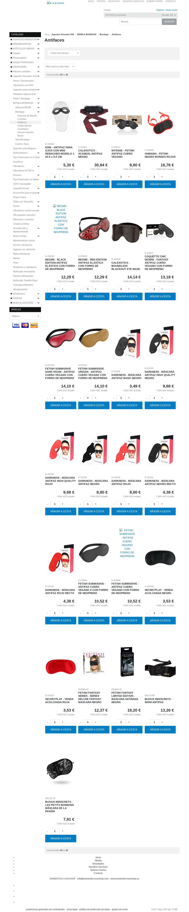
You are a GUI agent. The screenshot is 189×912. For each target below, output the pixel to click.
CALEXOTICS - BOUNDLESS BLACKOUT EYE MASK (125, 265)
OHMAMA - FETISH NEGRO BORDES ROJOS (160, 155)
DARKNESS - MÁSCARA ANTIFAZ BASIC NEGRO (126, 376)
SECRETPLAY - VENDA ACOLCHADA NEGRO (159, 591)
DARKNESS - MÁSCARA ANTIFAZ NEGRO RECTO (160, 482)
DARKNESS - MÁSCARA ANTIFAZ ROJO (126, 482)
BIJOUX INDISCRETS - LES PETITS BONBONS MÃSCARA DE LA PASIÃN (59, 806)
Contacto (171, 1)
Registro (160, 10)
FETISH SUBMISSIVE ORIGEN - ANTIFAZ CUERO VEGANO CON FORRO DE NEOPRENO (92, 373)
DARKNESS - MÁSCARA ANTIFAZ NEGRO (93, 482)
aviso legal (72, 909)
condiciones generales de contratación (45, 909)
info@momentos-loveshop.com (93, 878)
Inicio (46, 34)
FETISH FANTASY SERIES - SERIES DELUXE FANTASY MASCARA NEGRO (89, 697)
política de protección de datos (94, 909)
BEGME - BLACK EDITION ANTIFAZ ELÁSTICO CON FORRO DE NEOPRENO (60, 264)
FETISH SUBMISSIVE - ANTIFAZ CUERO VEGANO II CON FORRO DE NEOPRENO (93, 588)
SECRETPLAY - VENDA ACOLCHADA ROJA (59, 701)
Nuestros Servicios (98, 867)
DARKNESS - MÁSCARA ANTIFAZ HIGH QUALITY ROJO (60, 480)
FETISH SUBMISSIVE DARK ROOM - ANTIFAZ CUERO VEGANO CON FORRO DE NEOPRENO (60, 373)
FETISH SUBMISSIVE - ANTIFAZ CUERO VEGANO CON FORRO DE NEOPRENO (125, 588)
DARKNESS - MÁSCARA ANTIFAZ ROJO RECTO (60, 591)
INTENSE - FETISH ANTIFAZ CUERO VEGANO (122, 153)
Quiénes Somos (98, 870)
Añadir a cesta (60, 184)
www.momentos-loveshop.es (124, 878)
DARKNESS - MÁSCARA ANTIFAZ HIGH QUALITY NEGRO (160, 375)
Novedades (98, 863)
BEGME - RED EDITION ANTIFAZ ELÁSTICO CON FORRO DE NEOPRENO (92, 264)
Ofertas (98, 860)
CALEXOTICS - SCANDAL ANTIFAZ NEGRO (90, 153)
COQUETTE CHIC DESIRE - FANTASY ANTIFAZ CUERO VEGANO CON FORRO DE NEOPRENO (158, 262)
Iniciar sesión (172, 10)
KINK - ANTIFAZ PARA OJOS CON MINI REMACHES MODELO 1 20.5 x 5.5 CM (59, 152)
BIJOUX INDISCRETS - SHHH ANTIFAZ (158, 701)
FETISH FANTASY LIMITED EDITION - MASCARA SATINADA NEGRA (124, 697)
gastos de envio (120, 909)
